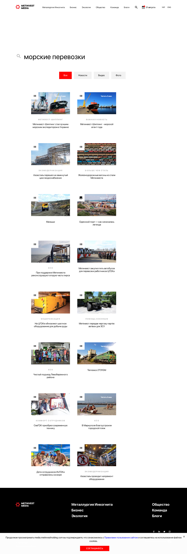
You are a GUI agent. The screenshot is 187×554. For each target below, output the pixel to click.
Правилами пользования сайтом (121, 537)
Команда (114, 7)
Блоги (126, 7)
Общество (100, 7)
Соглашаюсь (94, 548)
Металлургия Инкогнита (53, 7)
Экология (86, 7)
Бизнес (73, 7)
